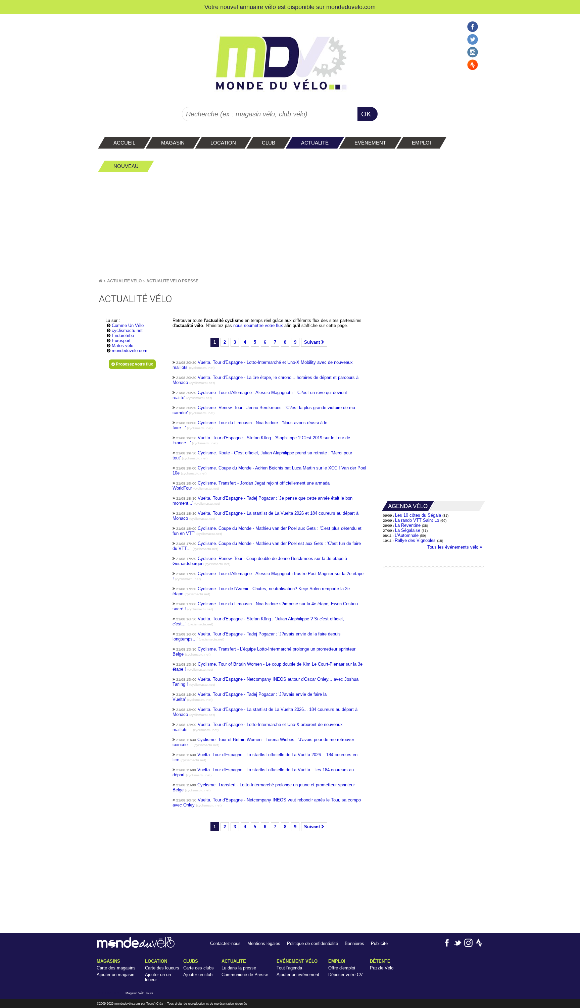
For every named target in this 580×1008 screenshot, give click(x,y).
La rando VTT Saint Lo (417, 520)
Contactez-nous (225, 943)
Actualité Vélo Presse (172, 281)
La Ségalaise (407, 530)
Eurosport (121, 340)
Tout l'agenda (289, 967)
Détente (380, 961)
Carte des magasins (116, 967)
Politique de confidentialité (312, 943)
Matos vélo (122, 345)
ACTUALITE (234, 961)
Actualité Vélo (124, 281)
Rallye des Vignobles (415, 540)
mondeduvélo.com (127, 1003)
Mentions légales (263, 943)
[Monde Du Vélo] (100, 281)
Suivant (312, 342)
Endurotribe (123, 335)
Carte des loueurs (162, 967)
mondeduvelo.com (351, 6)
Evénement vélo (297, 961)
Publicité (379, 943)
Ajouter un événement (298, 974)
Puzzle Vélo (381, 967)
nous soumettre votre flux (258, 325)
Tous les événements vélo (453, 547)
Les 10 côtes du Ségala (418, 515)
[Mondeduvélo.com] (136, 946)
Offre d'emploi (341, 967)
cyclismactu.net (127, 330)
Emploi (336, 961)
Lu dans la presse (239, 967)
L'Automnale (407, 535)
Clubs (190, 961)
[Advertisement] (290, 225)
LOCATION (156, 961)
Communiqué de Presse (245, 974)
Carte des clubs (198, 967)
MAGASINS (108, 961)
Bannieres (354, 943)
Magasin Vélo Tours (139, 993)
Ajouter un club (197, 974)
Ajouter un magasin (115, 974)
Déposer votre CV (345, 974)
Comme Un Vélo (128, 325)
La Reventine (408, 525)
